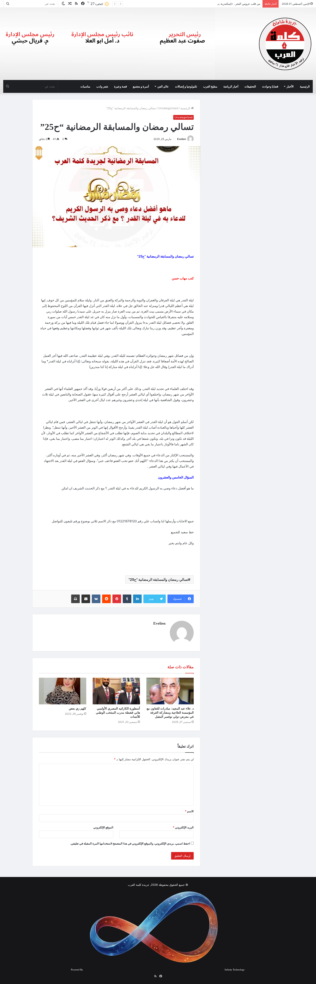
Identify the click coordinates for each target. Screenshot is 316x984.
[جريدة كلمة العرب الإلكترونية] (285, 43)
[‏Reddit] (106, 599)
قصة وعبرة (120, 86)
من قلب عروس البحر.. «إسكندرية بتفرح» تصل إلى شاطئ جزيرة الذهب (218, 3)
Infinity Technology (235, 969)
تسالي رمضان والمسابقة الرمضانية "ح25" (158, 579)
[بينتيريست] (116, 599)
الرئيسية (305, 86)
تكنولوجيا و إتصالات (186, 86)
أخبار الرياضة (230, 86)
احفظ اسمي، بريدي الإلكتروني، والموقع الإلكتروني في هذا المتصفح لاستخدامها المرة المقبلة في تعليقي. (130, 843)
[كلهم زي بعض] (62, 691)
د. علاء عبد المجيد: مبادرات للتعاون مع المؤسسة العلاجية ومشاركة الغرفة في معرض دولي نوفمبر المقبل (170, 712)
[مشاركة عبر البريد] (85, 599)
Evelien (181, 139)
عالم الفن (163, 86)
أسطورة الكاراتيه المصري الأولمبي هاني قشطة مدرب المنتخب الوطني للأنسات (118, 712)
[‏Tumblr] (127, 599)
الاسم (189, 811)
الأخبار (290, 86)
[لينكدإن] (137, 599)
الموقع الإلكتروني (103, 827)
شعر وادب (102, 86)
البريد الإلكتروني (183, 827)
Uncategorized (168, 108)
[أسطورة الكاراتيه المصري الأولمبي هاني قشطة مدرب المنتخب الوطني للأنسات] (116, 691)
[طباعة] (75, 599)
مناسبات (85, 86)
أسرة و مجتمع (141, 86)
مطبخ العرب (210, 86)
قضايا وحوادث (270, 86)
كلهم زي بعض (77, 708)
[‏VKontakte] (96, 599)
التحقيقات (250, 86)
